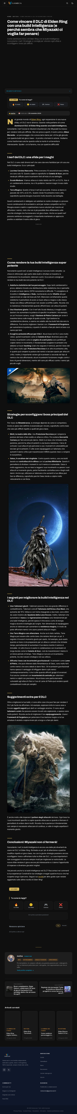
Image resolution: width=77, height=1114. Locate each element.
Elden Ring (36, 119)
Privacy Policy (18, 1111)
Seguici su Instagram (9, 1091)
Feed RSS (5, 1099)
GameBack (43, 1061)
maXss (20, 956)
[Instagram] (4, 1070)
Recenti (64, 925)
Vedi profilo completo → (25, 970)
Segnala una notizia (8, 1095)
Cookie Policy (27, 1111)
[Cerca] (67, 3)
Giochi (42, 1077)
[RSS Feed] (9, 1070)
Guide (42, 1057)
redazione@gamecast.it (48, 1091)
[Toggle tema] (72, 3)
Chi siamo (43, 1111)
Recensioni (43, 1069)
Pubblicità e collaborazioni (48, 1087)
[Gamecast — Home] (15, 3)
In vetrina (62, 1028)
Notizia (16, 16)
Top (58, 925)
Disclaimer (36, 1111)
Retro (42, 1065)
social (41, 877)
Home (9, 16)
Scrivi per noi (6, 1087)
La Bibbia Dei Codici (11, 1029)
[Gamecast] (19, 1055)
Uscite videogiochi (46, 1073)
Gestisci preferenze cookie (55, 1111)
